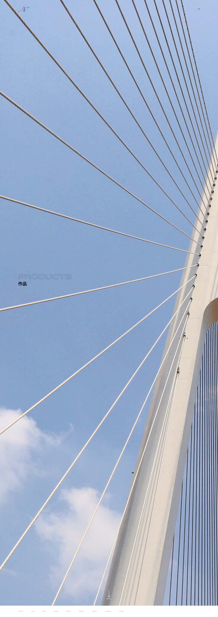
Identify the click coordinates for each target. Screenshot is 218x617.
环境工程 (33, 611)
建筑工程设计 (81, 611)
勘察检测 (44, 611)
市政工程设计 (21, 611)
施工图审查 (121, 611)
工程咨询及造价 (108, 611)
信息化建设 (56, 611)
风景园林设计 (94, 611)
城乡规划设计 (68, 611)
